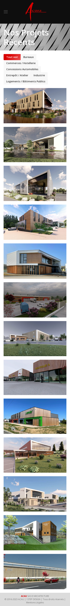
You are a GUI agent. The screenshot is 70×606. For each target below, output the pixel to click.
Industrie (39, 75)
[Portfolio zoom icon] (30, 98)
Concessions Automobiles (22, 69)
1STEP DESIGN (33, 599)
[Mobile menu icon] (6, 12)
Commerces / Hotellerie (21, 63)
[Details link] (40, 98)
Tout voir (12, 57)
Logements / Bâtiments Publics (25, 81)
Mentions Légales (35, 602)
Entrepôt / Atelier (17, 75)
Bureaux (28, 57)
